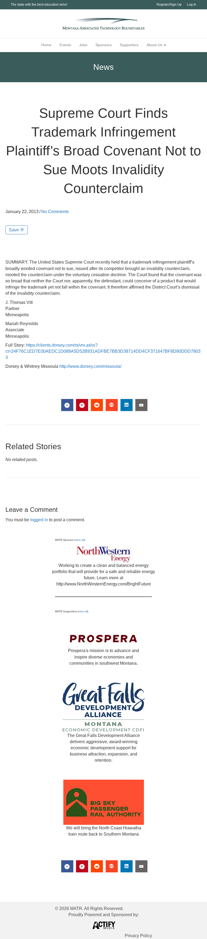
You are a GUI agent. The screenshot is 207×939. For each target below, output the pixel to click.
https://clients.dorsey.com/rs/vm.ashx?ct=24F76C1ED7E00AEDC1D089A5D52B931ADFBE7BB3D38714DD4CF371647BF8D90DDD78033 (103, 351)
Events (65, 45)
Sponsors (103, 45)
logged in (39, 519)
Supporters (129, 45)
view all (79, 539)
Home (46, 45)
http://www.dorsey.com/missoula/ (90, 366)
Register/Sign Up (169, 4)
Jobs (83, 45)
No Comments (55, 211)
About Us (154, 45)
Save (14, 230)
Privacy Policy (138, 935)
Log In (191, 4)
